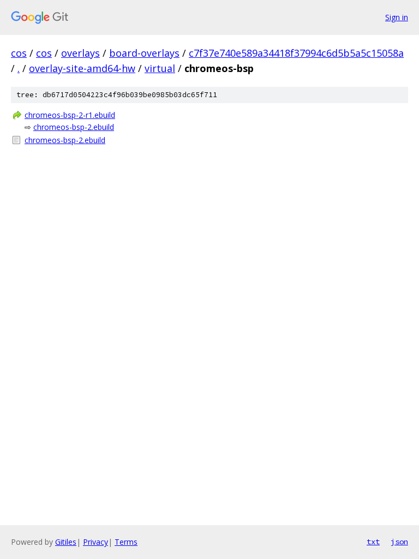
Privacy (95, 542)
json (399, 541)
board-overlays (144, 53)
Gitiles (65, 542)
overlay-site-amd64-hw (82, 68)
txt (373, 541)
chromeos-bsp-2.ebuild (73, 127)
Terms (126, 542)
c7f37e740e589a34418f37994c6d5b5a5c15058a (296, 53)
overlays (80, 53)
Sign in (396, 17)
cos (19, 53)
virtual (160, 68)
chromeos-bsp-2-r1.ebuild (70, 115)
